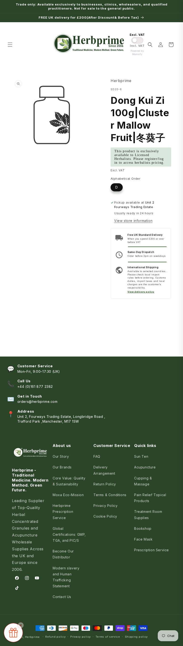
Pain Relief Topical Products (150, 498)
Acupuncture (145, 467)
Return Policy (104, 484)
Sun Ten (141, 456)
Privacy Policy (105, 506)
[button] (10, 44)
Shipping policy (136, 636)
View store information (133, 221)
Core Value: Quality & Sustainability (69, 481)
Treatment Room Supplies (148, 514)
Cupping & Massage (143, 481)
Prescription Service (151, 550)
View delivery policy (140, 291)
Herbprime (32, 637)
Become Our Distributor (63, 554)
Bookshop (143, 528)
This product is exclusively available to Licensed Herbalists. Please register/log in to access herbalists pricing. (139, 156)
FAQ (96, 456)
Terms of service (108, 636)
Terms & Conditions (110, 495)
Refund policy (55, 636)
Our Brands (62, 467)
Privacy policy (80, 636)
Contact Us (62, 597)
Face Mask (143, 539)
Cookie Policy (105, 516)
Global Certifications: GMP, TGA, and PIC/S (69, 534)
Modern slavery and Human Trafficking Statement (66, 577)
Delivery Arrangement (104, 470)
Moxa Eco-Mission (68, 495)
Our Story (61, 456)
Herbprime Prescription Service (63, 512)
